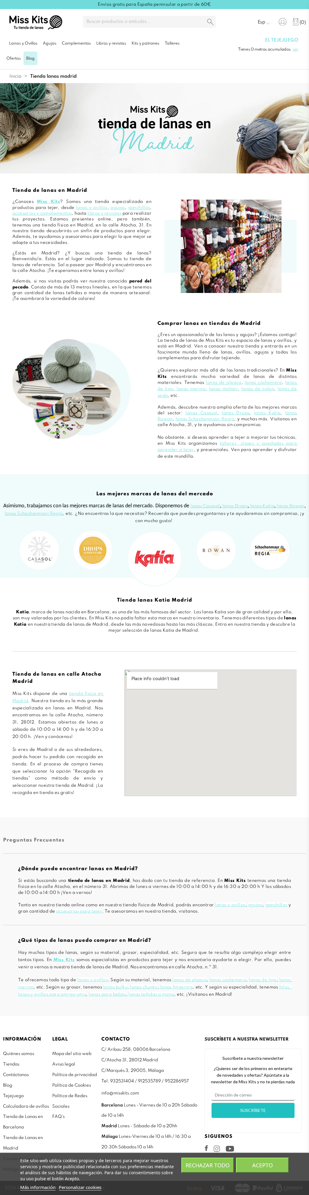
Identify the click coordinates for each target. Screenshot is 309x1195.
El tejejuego (281, 40)
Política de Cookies (71, 1085)
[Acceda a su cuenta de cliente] (282, 22)
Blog (7, 1085)
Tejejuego (13, 1096)
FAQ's (58, 1117)
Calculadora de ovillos (26, 1106)
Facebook (206, 1148)
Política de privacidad (74, 1075)
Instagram (217, 1148)
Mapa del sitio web (71, 1054)
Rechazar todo (208, 1165)
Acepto (262, 1165)
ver (295, 49)
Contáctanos (16, 1075)
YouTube (229, 1149)
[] (210, 22)
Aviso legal (63, 1064)
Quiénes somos (18, 1054)
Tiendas (11, 1064)
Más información (38, 1187)
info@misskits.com (120, 1093)
